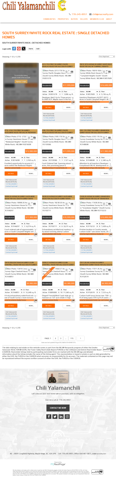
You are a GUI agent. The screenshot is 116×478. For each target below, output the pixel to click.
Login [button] (38, 48)
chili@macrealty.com (99, 454)
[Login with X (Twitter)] (23, 50)
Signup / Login (21, 81)
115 (71, 338)
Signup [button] (31, 48)
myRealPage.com (58, 464)
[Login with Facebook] (14, 50)
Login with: (6, 49)
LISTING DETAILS (48, 107)
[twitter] (54, 416)
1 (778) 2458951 (49, 118)
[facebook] (48, 416)
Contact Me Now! (58, 408)
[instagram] (67, 416)
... (65, 338)
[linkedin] (61, 416)
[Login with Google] (19, 50)
